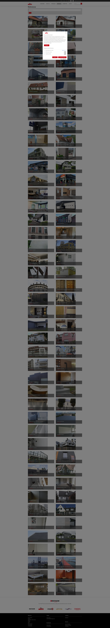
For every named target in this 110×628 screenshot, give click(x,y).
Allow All (46, 45)
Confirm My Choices (62, 57)
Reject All (55, 57)
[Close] (66, 33)
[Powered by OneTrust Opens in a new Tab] (63, 59)
